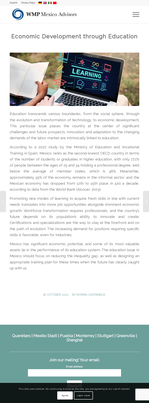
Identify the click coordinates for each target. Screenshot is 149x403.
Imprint (13, 3)
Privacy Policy (28, 3)
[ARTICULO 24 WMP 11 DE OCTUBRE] (74, 79)
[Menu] (134, 14)
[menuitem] (14, 3)
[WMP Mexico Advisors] (45, 14)
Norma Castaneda (91, 294)
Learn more (83, 395)
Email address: (74, 366)
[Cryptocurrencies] (3, 201)
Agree (65, 395)
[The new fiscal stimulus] (146, 201)
